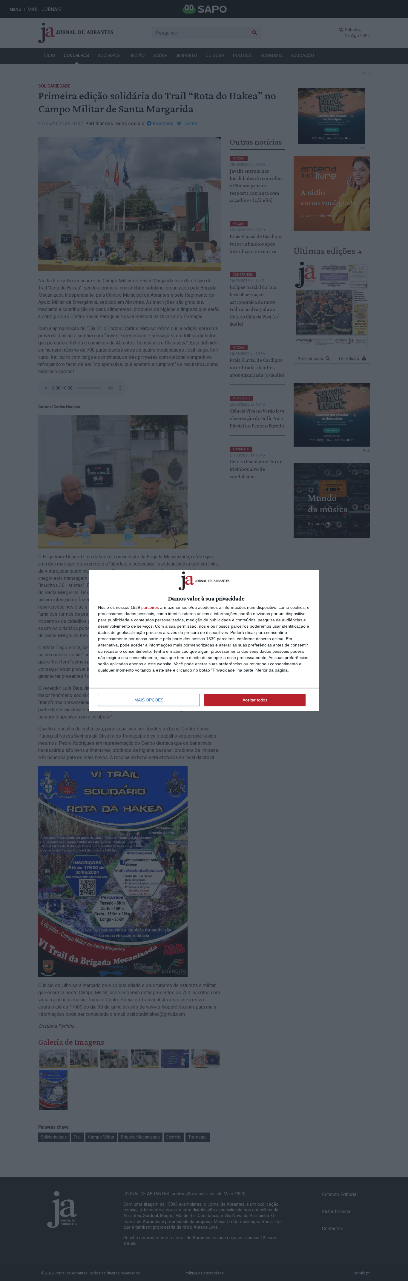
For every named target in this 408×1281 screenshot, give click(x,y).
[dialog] (204, 640)
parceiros (150, 607)
